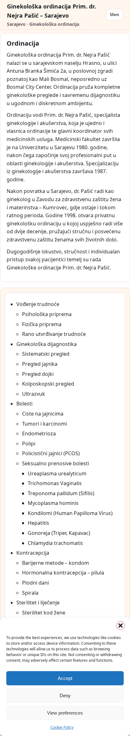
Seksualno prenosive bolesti (55, 463)
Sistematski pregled (45, 353)
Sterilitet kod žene (43, 612)
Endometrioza (39, 433)
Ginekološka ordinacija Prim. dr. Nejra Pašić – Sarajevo (51, 11)
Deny (65, 695)
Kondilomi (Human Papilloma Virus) (70, 513)
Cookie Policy (62, 727)
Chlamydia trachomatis (55, 543)
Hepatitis (38, 522)
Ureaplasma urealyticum (57, 473)
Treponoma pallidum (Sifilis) (61, 493)
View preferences (65, 713)
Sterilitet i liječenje (38, 602)
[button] (120, 625)
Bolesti (24, 403)
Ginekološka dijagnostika (46, 344)
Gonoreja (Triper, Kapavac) (59, 532)
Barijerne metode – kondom (55, 562)
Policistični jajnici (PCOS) (51, 453)
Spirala (30, 592)
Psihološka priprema (47, 314)
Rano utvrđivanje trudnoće (54, 334)
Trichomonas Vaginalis (55, 483)
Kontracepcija (32, 552)
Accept (65, 678)
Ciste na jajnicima (42, 413)
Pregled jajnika (39, 363)
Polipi (28, 443)
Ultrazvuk (33, 393)
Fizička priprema (42, 324)
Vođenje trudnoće (37, 304)
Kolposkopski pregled (48, 383)
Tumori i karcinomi (44, 423)
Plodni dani (35, 582)
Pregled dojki (38, 374)
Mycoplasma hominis (53, 503)
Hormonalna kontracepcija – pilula (63, 572)
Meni (114, 14)
